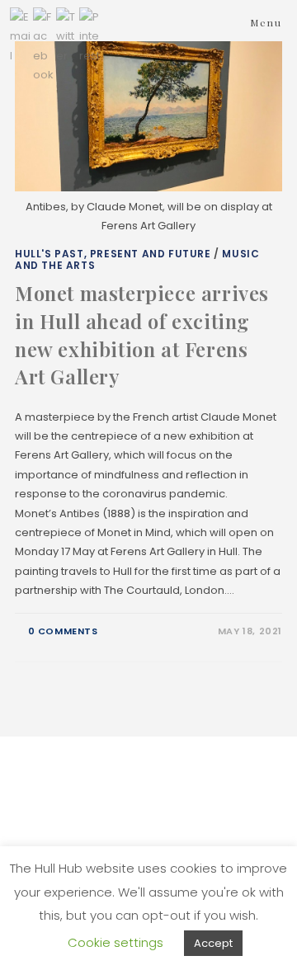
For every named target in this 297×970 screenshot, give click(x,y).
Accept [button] (213, 943)
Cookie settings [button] (115, 942)
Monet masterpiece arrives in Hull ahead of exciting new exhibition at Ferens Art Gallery (142, 334)
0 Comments (63, 631)
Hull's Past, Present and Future (113, 254)
